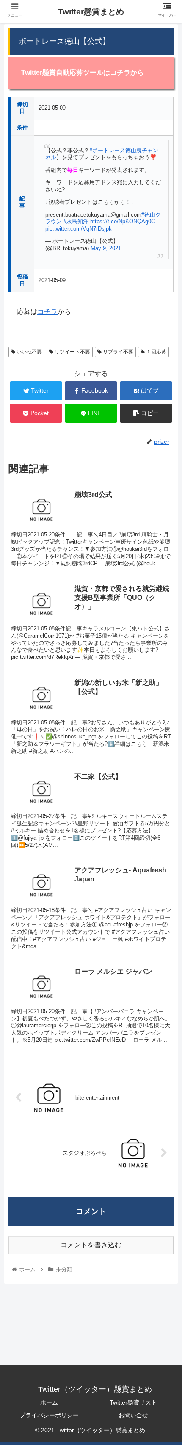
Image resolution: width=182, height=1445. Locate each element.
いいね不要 (28, 352)
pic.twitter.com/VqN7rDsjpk (78, 228)
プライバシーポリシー (49, 1415)
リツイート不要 (71, 352)
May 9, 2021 (106, 248)
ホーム (49, 1402)
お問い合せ (133, 1415)
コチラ (47, 311)
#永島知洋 (75, 221)
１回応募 (155, 352)
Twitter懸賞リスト (133, 1402)
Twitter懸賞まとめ (91, 11)
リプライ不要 (117, 352)
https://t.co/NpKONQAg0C (122, 221)
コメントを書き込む (91, 1244)
